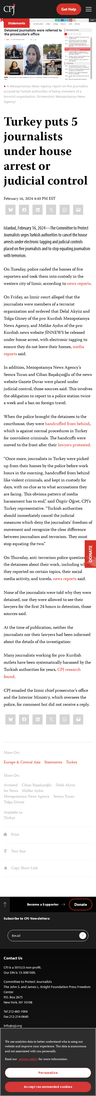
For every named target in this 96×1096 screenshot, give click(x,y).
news (71, 284)
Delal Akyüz (65, 785)
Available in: (13, 813)
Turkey (71, 762)
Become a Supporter (43, 904)
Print (14, 835)
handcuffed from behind (67, 424)
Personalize (47, 1073)
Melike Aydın (33, 791)
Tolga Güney (14, 802)
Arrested (11, 785)
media (78, 347)
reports (84, 284)
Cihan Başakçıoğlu (37, 785)
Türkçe (9, 818)
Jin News (11, 791)
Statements (16, 23)
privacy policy (28, 1059)
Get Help (68, 9)
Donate (80, 904)
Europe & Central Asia (22, 762)
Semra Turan (63, 797)
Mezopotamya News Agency (26, 797)
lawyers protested (74, 445)
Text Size (18, 852)
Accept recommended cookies (48, 1087)
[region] (48, 1062)
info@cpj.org (13, 1025)
